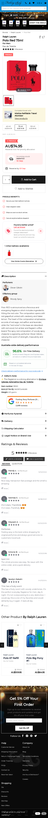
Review (6, 464)
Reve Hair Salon (7, 774)
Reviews (4, 796)
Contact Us (5, 770)
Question (17, 464)
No (44, 813)
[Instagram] (27, 736)
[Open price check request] (40, 231)
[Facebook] (40, 37)
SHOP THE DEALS (38, 23)
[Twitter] (43, 37)
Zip (2, 787)
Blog (24, 752)
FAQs (3, 765)
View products (21, 118)
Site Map (4, 801)
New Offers (5, 805)
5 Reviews (18, 49)
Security (26, 770)
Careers (25, 779)
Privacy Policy (28, 765)
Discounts (5, 792)
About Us (26, 747)
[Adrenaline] (9, 253)
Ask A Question (36, 459)
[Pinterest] (31, 736)
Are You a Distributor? (31, 774)
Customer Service (7, 747)
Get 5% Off (24, 728)
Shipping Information (9, 752)
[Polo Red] (8, 100)
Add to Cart (29, 179)
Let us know (19, 227)
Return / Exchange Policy (10, 756)
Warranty (26, 761)
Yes (38, 813)
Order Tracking (7, 761)
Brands (5, 32)
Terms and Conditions (31, 756)
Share (5, 488)
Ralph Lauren (16, 32)
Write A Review (15, 459)
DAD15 (15, 15)
